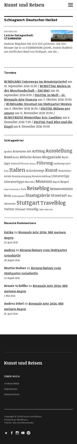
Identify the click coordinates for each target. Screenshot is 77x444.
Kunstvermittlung (41, 176)
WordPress (22, 419)
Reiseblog (38, 188)
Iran (6, 170)
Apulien (8, 151)
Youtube (23, 432)
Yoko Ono (48, 209)
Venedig (32, 209)
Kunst (51, 170)
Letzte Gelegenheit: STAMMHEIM (18, 37)
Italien (17, 169)
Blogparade (51, 156)
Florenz (25, 163)
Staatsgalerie (37, 195)
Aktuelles (10, 31)
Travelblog (53, 202)
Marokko (30, 181)
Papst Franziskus (12, 189)
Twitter (9, 209)
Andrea (9, 250)
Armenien (19, 151)
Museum (44, 181)
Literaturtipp (60, 176)
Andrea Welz (11, 383)
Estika (8, 232)
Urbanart (20, 209)
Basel (8, 157)
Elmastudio (28, 422)
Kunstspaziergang (21, 176)
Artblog (38, 151)
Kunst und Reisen (24, 4)
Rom (7, 195)
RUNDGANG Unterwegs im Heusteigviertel (35, 81)
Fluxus (33, 163)
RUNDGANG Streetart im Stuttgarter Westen (39, 104)
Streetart (59, 195)
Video (41, 209)
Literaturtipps (14, 181)
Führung (45, 163)
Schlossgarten (18, 196)
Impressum (10, 389)
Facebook (12, 432)
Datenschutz (12, 394)
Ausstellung (59, 150)
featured (15, 163)
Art (29, 151)
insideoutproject (62, 163)
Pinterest (29, 432)
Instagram (18, 432)
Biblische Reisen (30, 157)
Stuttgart (28, 202)
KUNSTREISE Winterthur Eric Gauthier (33, 117)
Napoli (56, 181)
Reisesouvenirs (61, 188)
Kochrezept (36, 171)
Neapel (64, 181)
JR (27, 170)
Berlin (16, 157)
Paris (23, 189)
